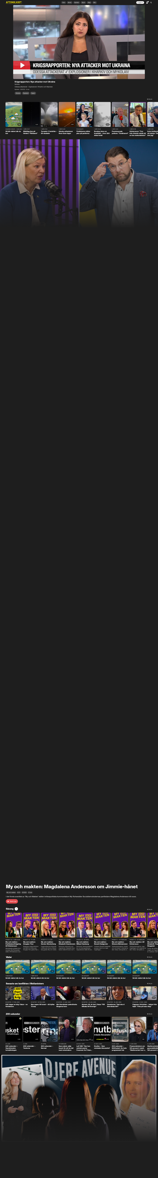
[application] (79, 42)
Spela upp (13, 901)
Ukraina (18, 93)
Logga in (140, 2)
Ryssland (25, 93)
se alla (149, 99)
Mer (94, 2)
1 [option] (16, 909)
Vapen (33, 93)
